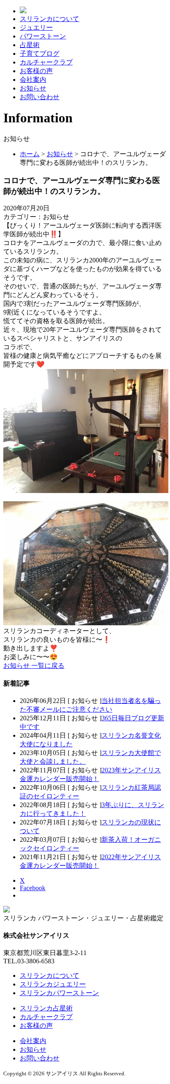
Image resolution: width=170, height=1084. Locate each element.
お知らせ (33, 88)
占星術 (30, 44)
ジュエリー (36, 27)
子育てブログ (39, 53)
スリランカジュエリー (53, 984)
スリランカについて (49, 18)
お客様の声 (36, 70)
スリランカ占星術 (46, 1008)
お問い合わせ (39, 96)
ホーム (30, 153)
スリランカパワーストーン (59, 992)
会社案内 (33, 79)
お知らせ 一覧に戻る (33, 665)
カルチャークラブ (46, 62)
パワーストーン (43, 36)
